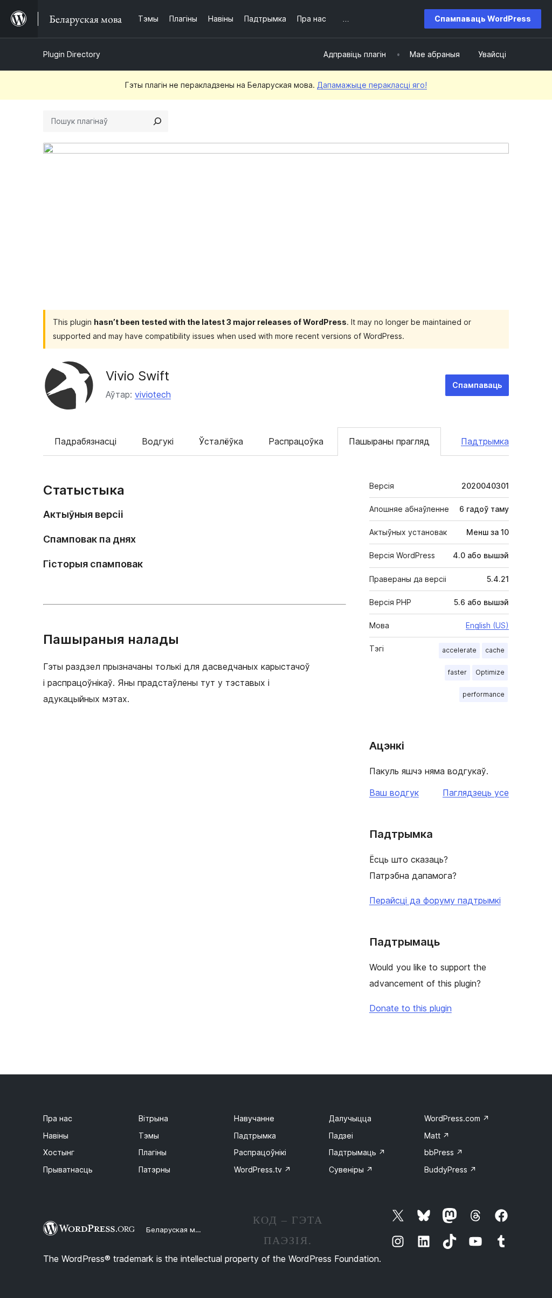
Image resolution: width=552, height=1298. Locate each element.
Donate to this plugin (410, 1008)
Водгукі (158, 441)
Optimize (490, 672)
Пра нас (57, 1118)
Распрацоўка (295, 441)
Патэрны (154, 1169)
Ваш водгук (394, 792)
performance (484, 694)
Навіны (55, 1135)
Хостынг (58, 1152)
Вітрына (153, 1118)
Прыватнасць (68, 1169)
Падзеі (341, 1135)
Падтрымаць (357, 1152)
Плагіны (153, 1152)
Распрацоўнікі (260, 1152)
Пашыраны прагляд (389, 441)
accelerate (459, 650)
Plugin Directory (71, 54)
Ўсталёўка (221, 441)
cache (495, 650)
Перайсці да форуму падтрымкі (435, 900)
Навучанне (254, 1118)
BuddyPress (450, 1169)
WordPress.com (456, 1118)
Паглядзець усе (476, 792)
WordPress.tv (262, 1169)
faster (457, 672)
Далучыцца (350, 1118)
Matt (437, 1135)
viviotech (153, 394)
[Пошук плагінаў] (157, 121)
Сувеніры (351, 1169)
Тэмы (149, 1135)
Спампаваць (477, 385)
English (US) (487, 625)
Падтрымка (485, 441)
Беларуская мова (177, 1229)
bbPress (443, 1152)
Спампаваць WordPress (482, 18)
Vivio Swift (137, 376)
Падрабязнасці (85, 441)
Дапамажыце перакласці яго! (372, 84)
